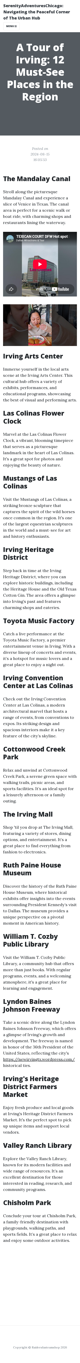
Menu (10, 26)
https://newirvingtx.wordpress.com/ (39, 1059)
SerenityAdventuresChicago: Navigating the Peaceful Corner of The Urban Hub (36, 12)
